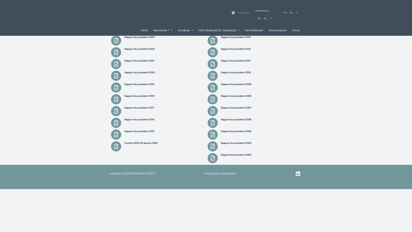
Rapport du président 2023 (139, 37)
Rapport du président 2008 (236, 95)
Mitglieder (243, 12)
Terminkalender (254, 30)
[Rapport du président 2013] (213, 40)
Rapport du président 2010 (236, 72)
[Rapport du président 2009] (213, 87)
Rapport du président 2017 (139, 107)
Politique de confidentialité (219, 173)
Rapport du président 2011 (235, 60)
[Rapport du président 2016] (116, 123)
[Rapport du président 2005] (213, 135)
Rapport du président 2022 (139, 48)
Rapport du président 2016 (139, 119)
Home (144, 30)
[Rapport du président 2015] (116, 135)
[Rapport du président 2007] (213, 111)
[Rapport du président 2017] (116, 111)
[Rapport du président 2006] (213, 123)
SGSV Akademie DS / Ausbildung (217, 30)
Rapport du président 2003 (236, 154)
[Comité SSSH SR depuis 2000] (116, 146)
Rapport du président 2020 (139, 72)
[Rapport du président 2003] (213, 158)
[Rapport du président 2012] (213, 52)
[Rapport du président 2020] (116, 76)
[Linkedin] (233, 12)
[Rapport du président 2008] (213, 99)
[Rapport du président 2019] (116, 87)
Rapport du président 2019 (139, 84)
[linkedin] (298, 173)
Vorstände (184, 30)
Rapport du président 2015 (139, 131)
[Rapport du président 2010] (213, 76)
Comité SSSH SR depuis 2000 (141, 142)
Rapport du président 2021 (139, 60)
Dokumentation (278, 30)
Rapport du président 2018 (139, 95)
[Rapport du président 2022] (116, 52)
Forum (296, 30)
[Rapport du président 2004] (213, 146)
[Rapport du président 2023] (116, 40)
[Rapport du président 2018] (116, 99)
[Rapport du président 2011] (213, 64)
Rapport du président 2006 (236, 119)
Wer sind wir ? (161, 30)
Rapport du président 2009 (236, 84)
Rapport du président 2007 (236, 107)
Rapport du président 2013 (236, 37)
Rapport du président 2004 (236, 142)
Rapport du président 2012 (236, 48)
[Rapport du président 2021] (116, 64)
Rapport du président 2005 (236, 131)
